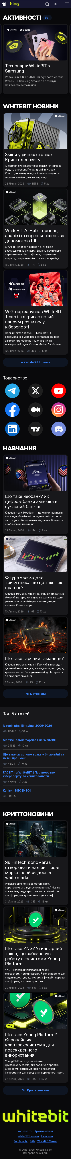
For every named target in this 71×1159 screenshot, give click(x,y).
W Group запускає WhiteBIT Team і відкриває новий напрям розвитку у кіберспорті (33, 319)
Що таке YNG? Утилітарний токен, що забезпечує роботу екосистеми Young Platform (33, 956)
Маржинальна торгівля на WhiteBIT (30, 740)
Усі (47, 17)
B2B (32, 1141)
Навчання (47, 1136)
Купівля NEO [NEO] (17, 790)
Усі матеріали (35, 694)
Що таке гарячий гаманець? (34, 658)
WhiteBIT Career (47, 1141)
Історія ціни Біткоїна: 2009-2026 (27, 725)
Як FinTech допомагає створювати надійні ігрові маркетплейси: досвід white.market (32, 870)
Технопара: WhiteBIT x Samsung (27, 68)
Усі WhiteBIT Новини (35, 362)
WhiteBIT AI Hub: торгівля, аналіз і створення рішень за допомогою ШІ (34, 235)
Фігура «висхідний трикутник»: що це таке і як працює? (33, 582)
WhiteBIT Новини (28, 1136)
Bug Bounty (20, 1141)
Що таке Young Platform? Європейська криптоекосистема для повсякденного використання (31, 1045)
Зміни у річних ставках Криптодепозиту (29, 157)
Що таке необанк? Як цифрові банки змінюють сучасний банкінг (31, 501)
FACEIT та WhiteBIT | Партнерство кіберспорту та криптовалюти (29, 774)
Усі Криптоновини (35, 1090)
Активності (25, 1131)
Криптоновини (44, 1131)
